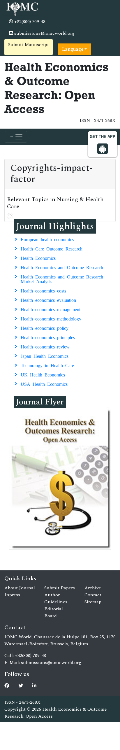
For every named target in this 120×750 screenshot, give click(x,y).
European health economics (47, 239)
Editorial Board (53, 612)
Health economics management (50, 309)
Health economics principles (48, 337)
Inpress (12, 594)
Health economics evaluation (48, 299)
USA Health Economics (44, 383)
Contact (92, 594)
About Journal (19, 587)
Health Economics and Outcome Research (62, 267)
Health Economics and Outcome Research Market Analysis (62, 278)
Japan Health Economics (44, 355)
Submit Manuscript (28, 44)
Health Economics (38, 257)
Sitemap (92, 601)
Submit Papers (59, 587)
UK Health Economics (43, 374)
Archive (92, 587)
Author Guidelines (55, 598)
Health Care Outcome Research (51, 248)
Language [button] (72, 49)
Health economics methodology (51, 318)
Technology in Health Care (47, 365)
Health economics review (45, 346)
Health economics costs (43, 290)
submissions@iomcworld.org (44, 33)
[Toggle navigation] (16, 137)
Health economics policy (44, 327)
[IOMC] (21, 8)
